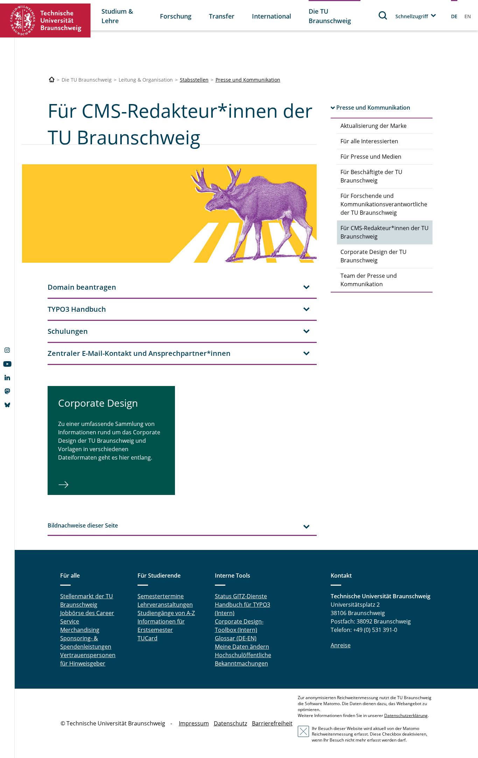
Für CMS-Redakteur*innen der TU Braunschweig (384, 232)
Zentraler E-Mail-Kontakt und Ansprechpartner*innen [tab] (139, 353)
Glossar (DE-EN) (235, 638)
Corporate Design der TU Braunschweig (373, 256)
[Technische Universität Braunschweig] (45, 20)
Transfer (221, 16)
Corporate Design (98, 402)
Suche (383, 15)
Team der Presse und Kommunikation (368, 280)
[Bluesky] (7, 405)
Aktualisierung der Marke (373, 126)
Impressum (194, 723)
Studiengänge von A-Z (166, 613)
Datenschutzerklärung (406, 715)
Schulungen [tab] (68, 331)
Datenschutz (230, 723)
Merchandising (79, 630)
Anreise (341, 645)
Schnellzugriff (411, 16)
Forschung (175, 16)
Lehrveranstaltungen (165, 604)
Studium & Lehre (117, 16)
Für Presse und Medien (370, 156)
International (271, 16)
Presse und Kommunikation (248, 79)
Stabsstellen (194, 79)
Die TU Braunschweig (330, 16)
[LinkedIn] (7, 378)
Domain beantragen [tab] (82, 287)
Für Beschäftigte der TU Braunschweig (371, 176)
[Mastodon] (7, 392)
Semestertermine (161, 596)
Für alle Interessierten (369, 141)
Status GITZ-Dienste (241, 596)
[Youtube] (7, 364)
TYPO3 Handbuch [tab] (77, 309)
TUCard (147, 638)
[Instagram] (7, 351)
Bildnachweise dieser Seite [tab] (83, 525)
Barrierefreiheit (272, 723)
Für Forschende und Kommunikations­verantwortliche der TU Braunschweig (383, 204)
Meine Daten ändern (242, 646)
